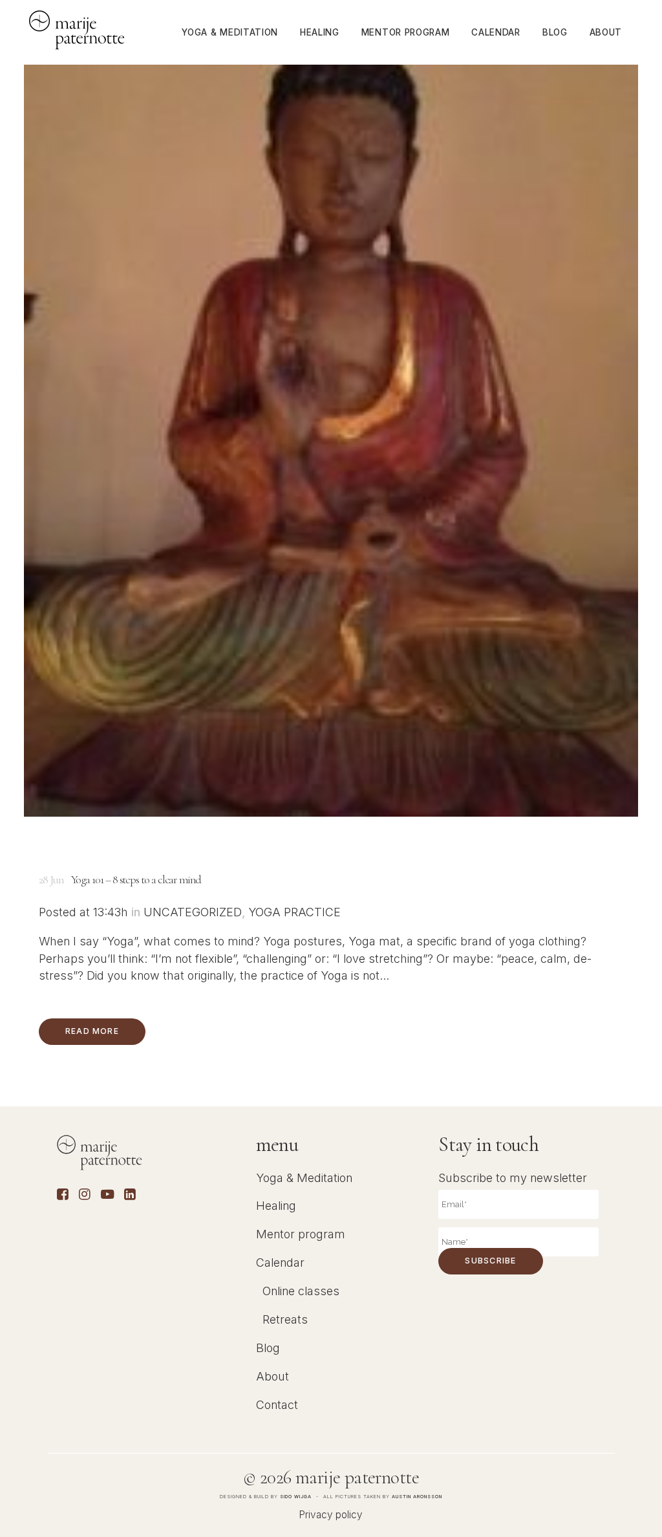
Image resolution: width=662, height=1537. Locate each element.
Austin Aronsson (417, 1496)
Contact (277, 1405)
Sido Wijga (296, 1496)
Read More (92, 1031)
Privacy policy (331, 1515)
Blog (268, 1348)
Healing (276, 1205)
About (272, 1376)
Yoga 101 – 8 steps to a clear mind (136, 879)
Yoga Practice (294, 912)
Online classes (300, 1291)
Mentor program (300, 1234)
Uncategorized (193, 912)
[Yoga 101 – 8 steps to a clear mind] (331, 408)
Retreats (285, 1319)
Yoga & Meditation (304, 1178)
